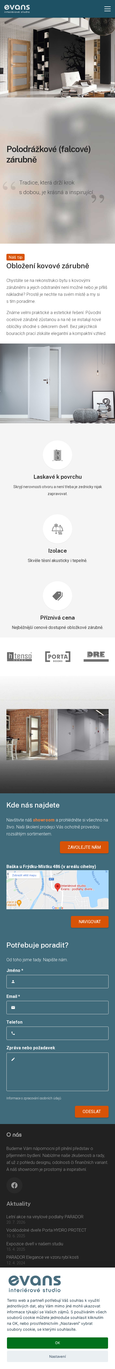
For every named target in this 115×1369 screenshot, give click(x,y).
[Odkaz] (57, 656)
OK (57, 1343)
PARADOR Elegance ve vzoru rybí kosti (42, 1257)
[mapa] (57, 889)
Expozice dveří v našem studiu (34, 1243)
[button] (107, 9)
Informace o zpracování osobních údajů (33, 1098)
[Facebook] (14, 1185)
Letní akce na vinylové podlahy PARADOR (44, 1216)
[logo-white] (17, 9)
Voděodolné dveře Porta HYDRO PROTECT (46, 1230)
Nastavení (57, 1356)
